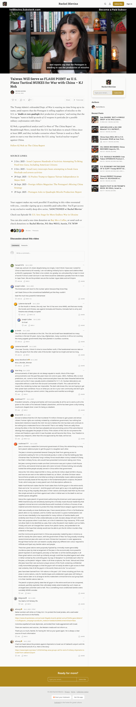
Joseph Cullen (20, 286)
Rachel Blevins (21, 91)
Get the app (78, 697)
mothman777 (20, 399)
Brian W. (18, 415)
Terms (73, 692)
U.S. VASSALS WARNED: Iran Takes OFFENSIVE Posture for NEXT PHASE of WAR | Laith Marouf (112, 158)
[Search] (105, 4)
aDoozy (18, 609)
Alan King (18, 370)
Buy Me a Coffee (58, 220)
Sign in (129, 4)
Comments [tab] (15, 245)
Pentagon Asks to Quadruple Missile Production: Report (55, 192)
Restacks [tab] (24, 245)
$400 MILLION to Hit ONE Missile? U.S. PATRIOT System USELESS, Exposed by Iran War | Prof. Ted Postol (112, 128)
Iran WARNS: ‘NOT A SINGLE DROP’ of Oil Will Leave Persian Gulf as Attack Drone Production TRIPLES (112, 118)
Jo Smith (18, 330)
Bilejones (21, 598)
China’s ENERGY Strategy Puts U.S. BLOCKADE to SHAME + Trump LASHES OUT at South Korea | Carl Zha (112, 177)
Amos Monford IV (21, 360)
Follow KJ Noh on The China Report (27, 145)
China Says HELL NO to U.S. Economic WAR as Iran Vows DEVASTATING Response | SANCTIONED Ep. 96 (112, 138)
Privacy (67, 692)
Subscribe (118, 4)
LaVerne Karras (24, 303)
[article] (108, 119)
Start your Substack (62, 697)
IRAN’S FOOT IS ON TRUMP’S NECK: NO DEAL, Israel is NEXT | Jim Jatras (112, 187)
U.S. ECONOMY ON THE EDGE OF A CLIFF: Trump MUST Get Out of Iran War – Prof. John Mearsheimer (112, 167)
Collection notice (82, 692)
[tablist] (19, 245)
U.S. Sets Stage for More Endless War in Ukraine (55, 214)
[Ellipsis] (83, 265)
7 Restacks (35, 231)
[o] (95, 119)
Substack (57, 702)
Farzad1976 (19, 265)
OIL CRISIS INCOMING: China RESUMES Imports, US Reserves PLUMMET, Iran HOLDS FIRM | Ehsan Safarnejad (112, 148)
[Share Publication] (110, 4)
